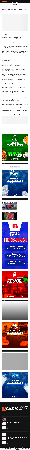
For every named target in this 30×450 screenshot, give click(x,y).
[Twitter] (14, 2)
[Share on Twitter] (17, 107)
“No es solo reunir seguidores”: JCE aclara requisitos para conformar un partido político (17, 442)
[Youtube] (16, 2)
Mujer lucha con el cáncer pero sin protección (13, 422)
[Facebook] (13, 2)
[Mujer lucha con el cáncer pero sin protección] (4, 423)
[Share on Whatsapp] (19, 107)
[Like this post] (15, 107)
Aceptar (17, 449)
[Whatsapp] (17, 2)
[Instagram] (15, 2)
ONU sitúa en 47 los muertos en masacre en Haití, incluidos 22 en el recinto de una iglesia (17, 438)
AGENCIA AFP (3, 32)
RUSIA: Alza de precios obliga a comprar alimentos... (21, 125)
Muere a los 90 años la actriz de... (8, 125)
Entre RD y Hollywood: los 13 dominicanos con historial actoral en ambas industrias (17, 418)
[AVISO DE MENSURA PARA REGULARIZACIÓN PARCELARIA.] (15, 311)
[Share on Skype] (21, 107)
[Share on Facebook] (16, 107)
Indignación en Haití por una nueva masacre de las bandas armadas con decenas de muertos (17, 433)
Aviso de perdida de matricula (15, 361)
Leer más (20, 449)
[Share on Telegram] (20, 107)
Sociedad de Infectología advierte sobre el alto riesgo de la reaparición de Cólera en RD (17, 427)
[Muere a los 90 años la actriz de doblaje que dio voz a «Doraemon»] (8, 120)
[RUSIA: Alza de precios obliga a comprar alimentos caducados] (21, 120)
